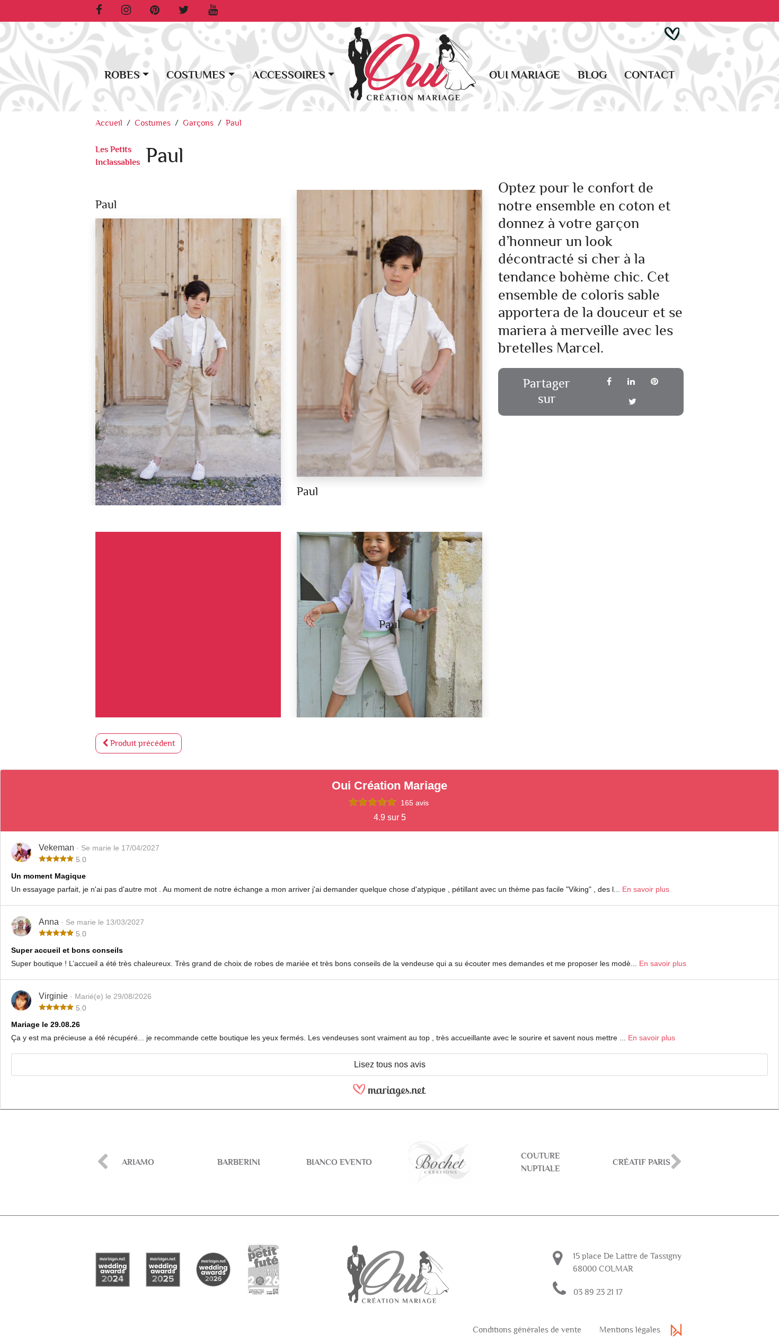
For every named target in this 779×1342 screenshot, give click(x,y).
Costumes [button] (195, 75)
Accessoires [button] (288, 75)
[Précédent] (102, 1162)
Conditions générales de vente (527, 1330)
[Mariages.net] (389, 1095)
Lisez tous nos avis (390, 1064)
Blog (592, 75)
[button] (672, 33)
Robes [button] (122, 75)
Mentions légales (629, 1330)
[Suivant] (676, 1162)
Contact (649, 75)
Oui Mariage (524, 75)
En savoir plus (645, 889)
